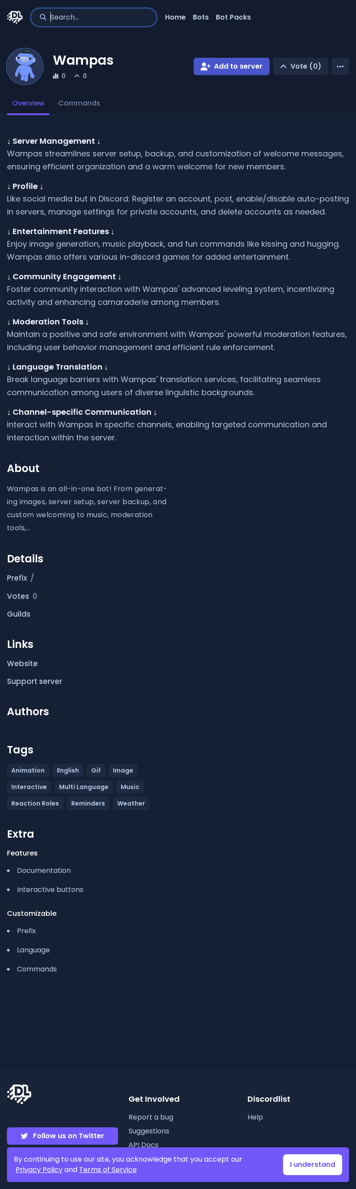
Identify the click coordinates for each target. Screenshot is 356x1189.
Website (22, 663)
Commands (79, 103)
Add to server (238, 66)
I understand (312, 1164)
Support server (34, 681)
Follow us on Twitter (68, 1136)
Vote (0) (305, 66)
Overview (28, 103)
